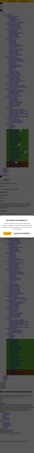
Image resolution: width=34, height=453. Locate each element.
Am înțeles (7, 233)
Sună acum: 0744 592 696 (21, 233)
